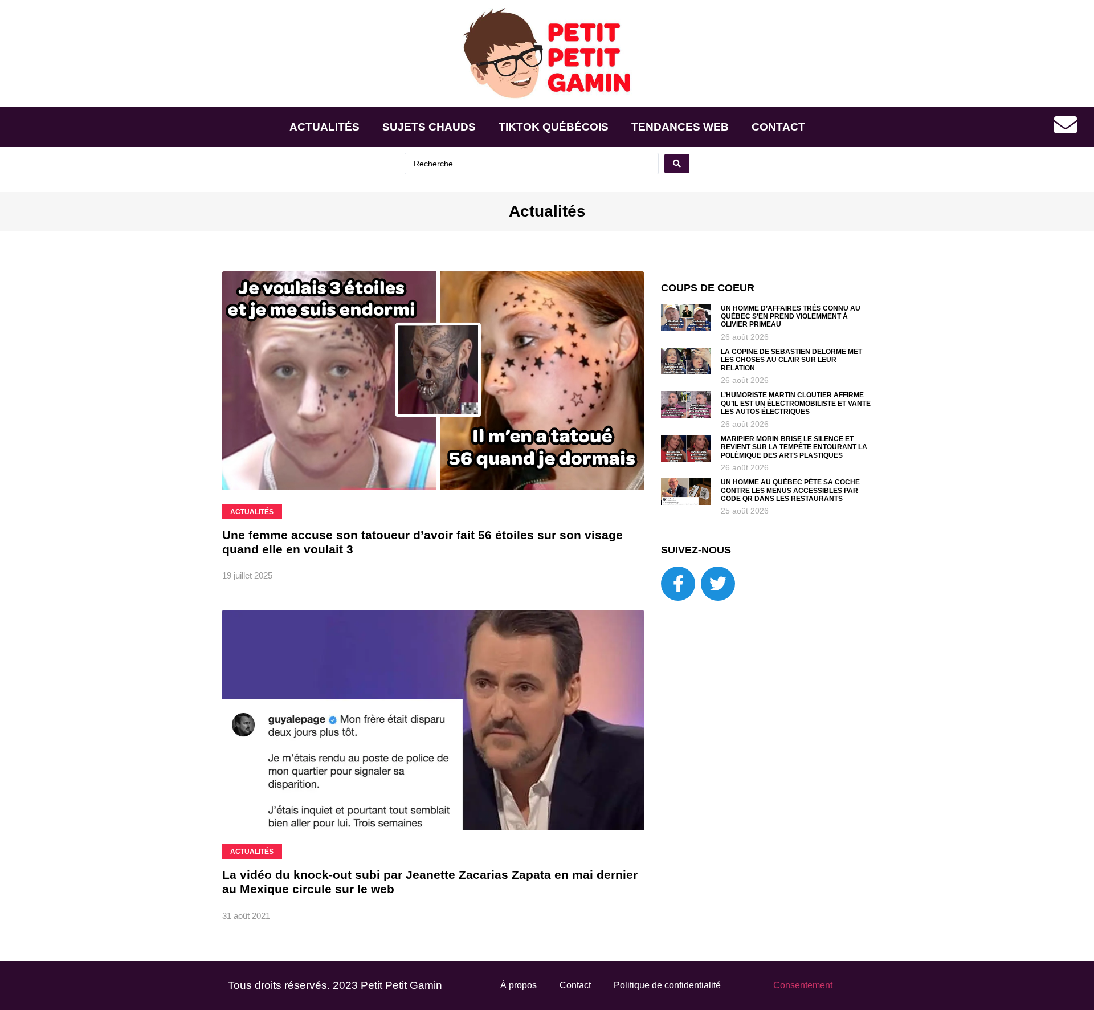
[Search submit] (676, 163)
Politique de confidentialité (667, 985)
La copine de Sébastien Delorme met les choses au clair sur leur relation (791, 360)
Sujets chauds (429, 127)
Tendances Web (680, 127)
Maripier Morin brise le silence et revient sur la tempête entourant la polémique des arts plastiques (794, 447)
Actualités (324, 127)
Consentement (802, 985)
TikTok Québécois (554, 127)
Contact (778, 127)
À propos (518, 985)
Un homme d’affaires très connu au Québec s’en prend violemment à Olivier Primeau (790, 316)
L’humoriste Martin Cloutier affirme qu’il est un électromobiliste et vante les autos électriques (796, 403)
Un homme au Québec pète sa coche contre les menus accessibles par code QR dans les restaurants (790, 490)
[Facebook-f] (678, 584)
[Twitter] (718, 584)
